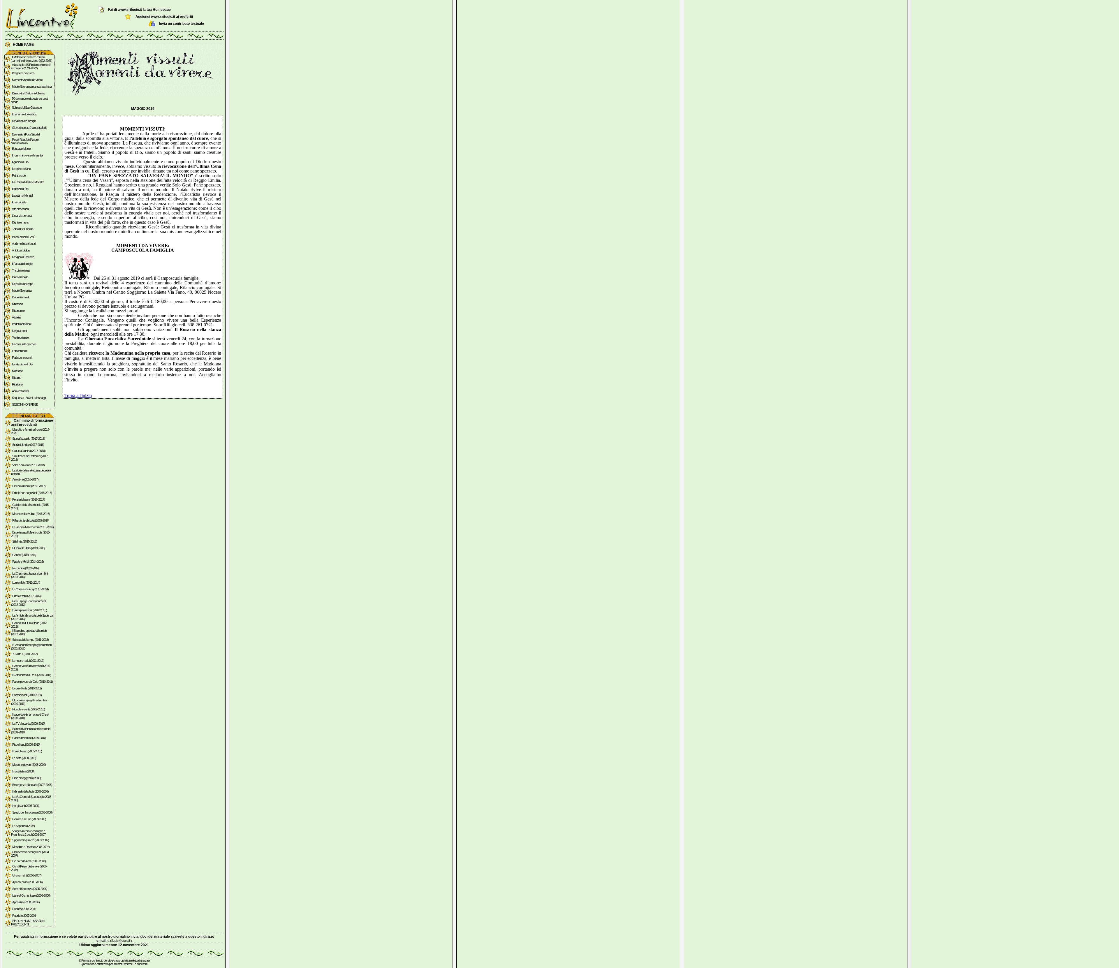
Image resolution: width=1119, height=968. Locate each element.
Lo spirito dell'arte (21, 168)
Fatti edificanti (19, 351)
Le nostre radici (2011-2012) (28, 660)
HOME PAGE (23, 45)
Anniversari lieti (20, 391)
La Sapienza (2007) (23, 826)
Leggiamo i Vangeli (22, 195)
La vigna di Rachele (23, 257)
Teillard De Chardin (22, 229)
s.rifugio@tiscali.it (120, 940)
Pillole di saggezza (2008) (26, 778)
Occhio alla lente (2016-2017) (28, 486)
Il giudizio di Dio (20, 162)
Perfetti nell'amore (21, 324)
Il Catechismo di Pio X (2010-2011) (31, 675)
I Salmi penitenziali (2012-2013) (29, 610)
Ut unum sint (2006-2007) (26, 875)
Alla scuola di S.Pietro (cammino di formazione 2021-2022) (30, 66)
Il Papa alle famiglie (22, 263)
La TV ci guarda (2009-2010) (28, 723)
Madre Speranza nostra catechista (32, 86)
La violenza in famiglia (24, 121)
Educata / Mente (21, 148)
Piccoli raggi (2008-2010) (26, 744)
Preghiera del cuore (23, 73)
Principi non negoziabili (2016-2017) (32, 492)
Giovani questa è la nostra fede (29, 127)
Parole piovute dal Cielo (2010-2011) (32, 681)
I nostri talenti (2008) (23, 771)
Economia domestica (24, 114)
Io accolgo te (19, 202)
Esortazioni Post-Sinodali (26, 134)
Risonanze (18, 310)
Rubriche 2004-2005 (24, 909)
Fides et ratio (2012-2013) (26, 596)
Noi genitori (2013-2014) (25, 568)
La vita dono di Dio (22, 364)
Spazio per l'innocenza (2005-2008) (32, 812)
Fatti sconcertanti (21, 357)
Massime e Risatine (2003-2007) (31, 847)
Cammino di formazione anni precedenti (32, 422)
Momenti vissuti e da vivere (27, 80)
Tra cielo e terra (20, 270)
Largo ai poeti (19, 330)
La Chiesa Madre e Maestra (28, 182)
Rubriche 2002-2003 (24, 915)
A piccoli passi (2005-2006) (27, 882)
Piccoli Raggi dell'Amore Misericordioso (24, 141)
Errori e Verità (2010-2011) (27, 688)
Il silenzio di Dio (20, 189)
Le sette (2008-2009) (24, 758)
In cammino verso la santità (27, 155)
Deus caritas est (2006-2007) (29, 861)
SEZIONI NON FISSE (25, 404)
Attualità (16, 317)
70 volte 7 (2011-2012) (25, 654)
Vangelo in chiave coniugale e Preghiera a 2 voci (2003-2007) (28, 832)
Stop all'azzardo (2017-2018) (28, 438)
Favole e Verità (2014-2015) (28, 561)
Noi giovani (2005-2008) (25, 805)
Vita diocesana (20, 209)
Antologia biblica (20, 250)
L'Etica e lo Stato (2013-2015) (28, 548)
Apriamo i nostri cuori (23, 243)
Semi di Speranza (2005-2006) (29, 888)
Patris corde (19, 175)
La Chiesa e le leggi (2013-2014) (30, 589)
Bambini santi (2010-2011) (27, 695)
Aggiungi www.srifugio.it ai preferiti (164, 17)
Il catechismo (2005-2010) (27, 751)
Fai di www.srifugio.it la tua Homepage (139, 10)
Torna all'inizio (78, 395)
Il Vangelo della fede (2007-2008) (30, 791)
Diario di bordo (20, 277)
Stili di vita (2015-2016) (24, 541)
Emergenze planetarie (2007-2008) (32, 784)
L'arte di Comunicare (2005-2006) (31, 895)
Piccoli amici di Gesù (23, 237)
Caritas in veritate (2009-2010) (29, 738)
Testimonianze (20, 337)
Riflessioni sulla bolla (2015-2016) (30, 520)
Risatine (16, 377)
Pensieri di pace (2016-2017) (28, 499)
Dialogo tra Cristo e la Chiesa (28, 93)
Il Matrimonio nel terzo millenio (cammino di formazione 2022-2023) (31, 58)
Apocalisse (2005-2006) (26, 902)
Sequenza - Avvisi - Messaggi (29, 397)
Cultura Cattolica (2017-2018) (28, 451)
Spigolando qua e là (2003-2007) (30, 840)
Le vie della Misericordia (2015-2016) (33, 527)
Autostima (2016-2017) (25, 479)
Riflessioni (17, 304)
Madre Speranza (21, 290)
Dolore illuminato (21, 297)
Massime (17, 371)
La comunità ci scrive (24, 344)
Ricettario (17, 384)
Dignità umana (20, 222)
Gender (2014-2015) (24, 555)
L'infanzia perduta (21, 215)
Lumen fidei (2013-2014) (26, 582)
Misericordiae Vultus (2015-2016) (31, 513)
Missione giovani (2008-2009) (29, 764)
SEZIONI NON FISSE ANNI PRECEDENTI (28, 922)
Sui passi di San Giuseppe (27, 107)
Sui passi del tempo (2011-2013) (30, 639)
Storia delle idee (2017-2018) (28, 444)
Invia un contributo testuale (181, 24)
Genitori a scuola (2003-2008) (29, 819)
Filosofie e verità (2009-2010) (28, 709)
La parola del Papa (22, 284)
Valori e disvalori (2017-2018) (28, 465)
